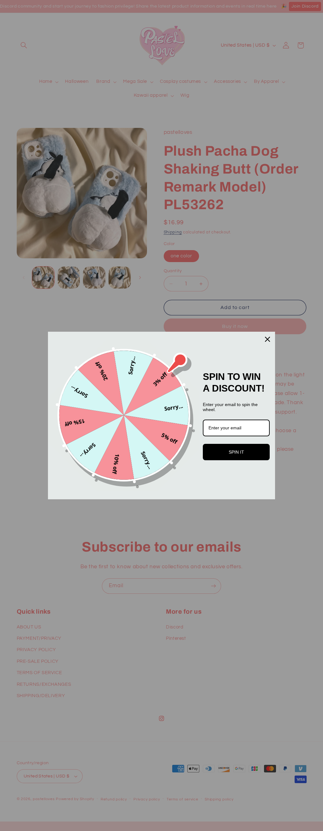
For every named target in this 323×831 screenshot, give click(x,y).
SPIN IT (236, 452)
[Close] (267, 339)
